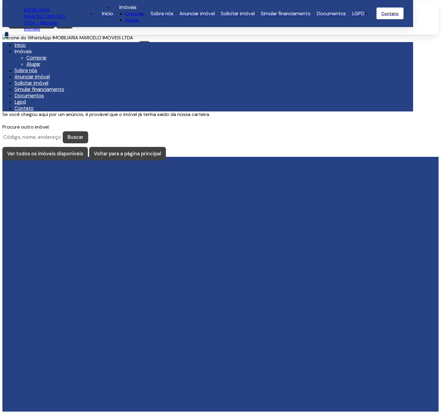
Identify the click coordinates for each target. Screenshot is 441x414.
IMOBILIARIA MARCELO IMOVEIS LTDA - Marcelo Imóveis (44, 19)
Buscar (75, 137)
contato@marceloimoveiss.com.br (61, 243)
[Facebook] (62, 269)
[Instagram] (62, 263)
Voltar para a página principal (127, 154)
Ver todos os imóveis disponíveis (45, 154)
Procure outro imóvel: (26, 127)
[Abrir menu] (6, 35)
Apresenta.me (39, 402)
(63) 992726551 (41, 296)
